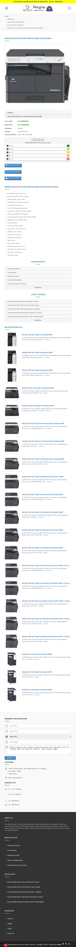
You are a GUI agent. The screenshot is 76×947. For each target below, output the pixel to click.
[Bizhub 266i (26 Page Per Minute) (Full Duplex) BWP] (12, 535)
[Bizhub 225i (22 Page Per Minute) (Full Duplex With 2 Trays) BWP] (12, 588)
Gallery (9, 928)
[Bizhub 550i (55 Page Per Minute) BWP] (12, 357)
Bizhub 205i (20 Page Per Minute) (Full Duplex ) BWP (43, 477)
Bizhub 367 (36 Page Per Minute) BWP (37, 690)
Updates (10, 923)
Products (11, 19)
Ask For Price (14, 165)
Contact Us (10, 933)
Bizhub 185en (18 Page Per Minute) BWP (38, 406)
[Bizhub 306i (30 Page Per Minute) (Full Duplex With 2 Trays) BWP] (12, 641)
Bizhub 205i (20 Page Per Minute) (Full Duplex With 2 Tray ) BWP (47, 565)
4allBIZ (59, 944)
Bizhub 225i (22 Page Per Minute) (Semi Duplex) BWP (43, 423)
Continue (47, 339)
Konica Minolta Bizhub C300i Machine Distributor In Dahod (25, 312)
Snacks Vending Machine (15, 280)
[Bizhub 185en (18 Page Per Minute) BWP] (12, 410)
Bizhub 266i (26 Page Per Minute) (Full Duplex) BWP (42, 530)
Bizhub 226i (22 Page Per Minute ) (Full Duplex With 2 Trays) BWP (48, 601)
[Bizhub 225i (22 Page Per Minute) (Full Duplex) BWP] (12, 499)
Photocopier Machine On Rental (17, 283)
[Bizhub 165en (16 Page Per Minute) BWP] (12, 393)
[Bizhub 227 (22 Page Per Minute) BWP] (12, 659)
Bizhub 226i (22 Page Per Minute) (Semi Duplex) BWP (43, 441)
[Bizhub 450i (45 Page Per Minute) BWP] (12, 339)
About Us (10, 918)
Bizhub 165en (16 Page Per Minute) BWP (38, 388)
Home (7, 16)
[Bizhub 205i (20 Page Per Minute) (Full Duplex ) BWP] (12, 481)
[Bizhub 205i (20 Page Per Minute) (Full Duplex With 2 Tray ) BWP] (12, 570)
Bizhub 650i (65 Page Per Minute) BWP (37, 370)
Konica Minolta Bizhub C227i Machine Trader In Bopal (23, 305)
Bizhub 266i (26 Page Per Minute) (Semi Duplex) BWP (43, 459)
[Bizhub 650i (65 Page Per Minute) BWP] (12, 375)
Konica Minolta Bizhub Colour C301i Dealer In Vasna (23, 301)
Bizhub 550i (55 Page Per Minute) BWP (37, 352)
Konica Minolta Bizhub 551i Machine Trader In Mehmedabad (25, 316)
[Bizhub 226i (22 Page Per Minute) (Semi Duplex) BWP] (12, 446)
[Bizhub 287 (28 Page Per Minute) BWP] (12, 677)
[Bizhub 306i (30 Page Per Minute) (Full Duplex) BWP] (12, 552)
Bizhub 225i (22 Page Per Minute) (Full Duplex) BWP (42, 494)
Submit (9, 758)
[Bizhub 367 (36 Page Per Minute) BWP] (12, 694)
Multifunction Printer (15, 22)
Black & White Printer (15, 25)
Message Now (14, 172)
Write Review (13, 178)
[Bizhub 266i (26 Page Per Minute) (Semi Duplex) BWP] (12, 464)
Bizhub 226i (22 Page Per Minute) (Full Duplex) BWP (42, 512)
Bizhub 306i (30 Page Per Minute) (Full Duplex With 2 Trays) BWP (47, 636)
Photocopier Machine (14, 268)
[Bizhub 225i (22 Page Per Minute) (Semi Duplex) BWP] (12, 428)
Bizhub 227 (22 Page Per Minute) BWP (37, 654)
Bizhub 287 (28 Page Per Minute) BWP (37, 672)
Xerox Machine (12, 272)
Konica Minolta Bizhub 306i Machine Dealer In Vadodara (24, 309)
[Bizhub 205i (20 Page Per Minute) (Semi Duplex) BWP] (38, 76)
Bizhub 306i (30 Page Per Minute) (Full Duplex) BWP (42, 548)
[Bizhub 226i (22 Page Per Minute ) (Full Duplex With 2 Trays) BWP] (12, 606)
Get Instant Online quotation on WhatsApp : (38, 1)
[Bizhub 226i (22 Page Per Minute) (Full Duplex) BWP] (12, 517)
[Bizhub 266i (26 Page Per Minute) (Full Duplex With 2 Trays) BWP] (12, 623)
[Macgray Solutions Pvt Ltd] (38, 8)
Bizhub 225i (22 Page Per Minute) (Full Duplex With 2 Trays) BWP (47, 583)
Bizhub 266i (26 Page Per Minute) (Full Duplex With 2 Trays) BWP (47, 619)
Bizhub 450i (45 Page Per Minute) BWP (37, 335)
